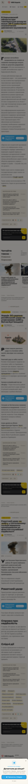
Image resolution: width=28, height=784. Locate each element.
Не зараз (14, 781)
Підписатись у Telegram (15, 777)
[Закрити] (26, 761)
